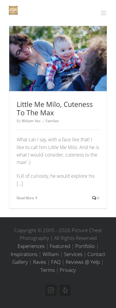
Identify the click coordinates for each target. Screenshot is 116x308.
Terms (47, 269)
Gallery (66, 51)
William (51, 254)
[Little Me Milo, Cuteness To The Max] (58, 58)
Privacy (68, 269)
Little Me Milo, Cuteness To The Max (50, 51)
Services (73, 254)
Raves (39, 261)
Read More (25, 197)
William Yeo (31, 120)
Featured (60, 246)
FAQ (56, 261)
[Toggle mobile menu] (104, 13)
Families (58, 69)
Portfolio (85, 246)
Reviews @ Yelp (83, 261)
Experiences (31, 246)
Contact (96, 254)
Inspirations (24, 254)
